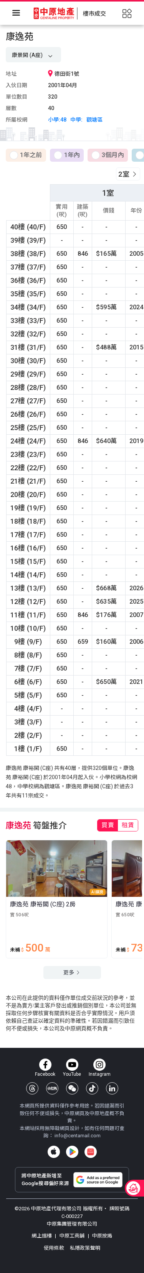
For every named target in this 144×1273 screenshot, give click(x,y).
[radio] (26, 155)
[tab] (108, 825)
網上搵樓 (42, 1236)
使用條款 (54, 1248)
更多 (69, 972)
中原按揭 (102, 1236)
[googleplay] (72, 1152)
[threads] (32, 1088)
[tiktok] (92, 1088)
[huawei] (90, 1152)
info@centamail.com (78, 1135)
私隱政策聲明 (85, 1248)
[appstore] (54, 1152)
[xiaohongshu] (52, 1088)
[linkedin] (112, 1088)
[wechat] (72, 1088)
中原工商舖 (72, 1236)
